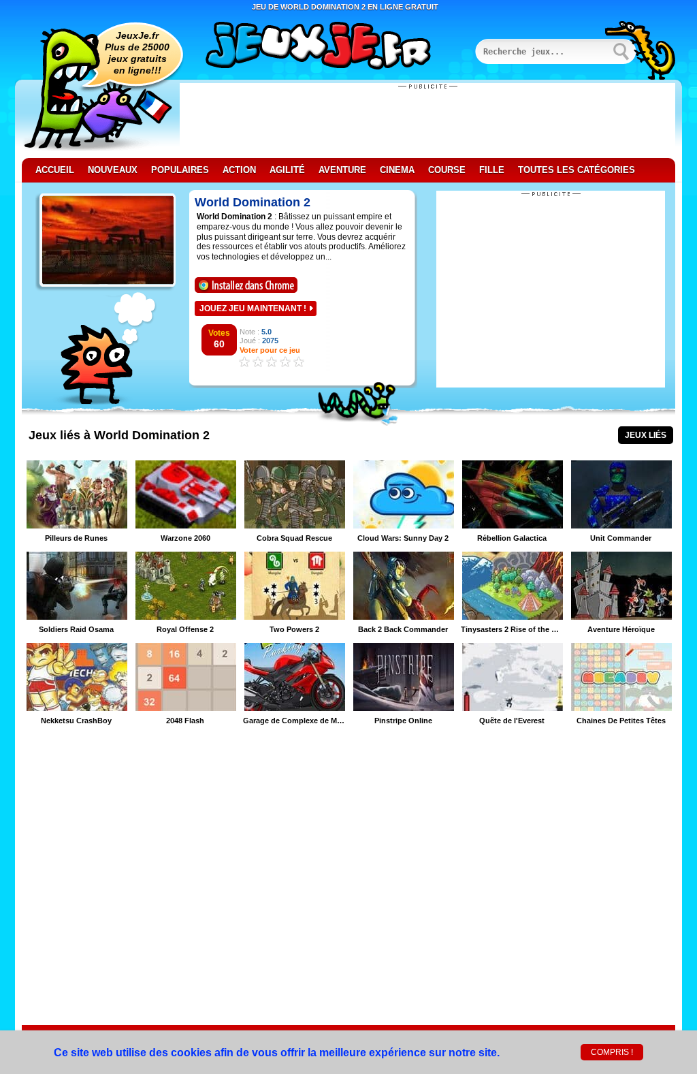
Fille (491, 170)
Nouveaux (112, 170)
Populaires (180, 170)
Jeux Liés (645, 435)
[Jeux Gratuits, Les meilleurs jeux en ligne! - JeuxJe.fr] (335, 47)
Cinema (397, 170)
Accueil (54, 170)
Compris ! (612, 1052)
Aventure (342, 170)
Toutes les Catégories (576, 170)
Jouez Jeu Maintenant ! (252, 308)
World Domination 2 (252, 202)
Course (447, 170)
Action (239, 170)
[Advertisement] (427, 120)
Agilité (287, 170)
